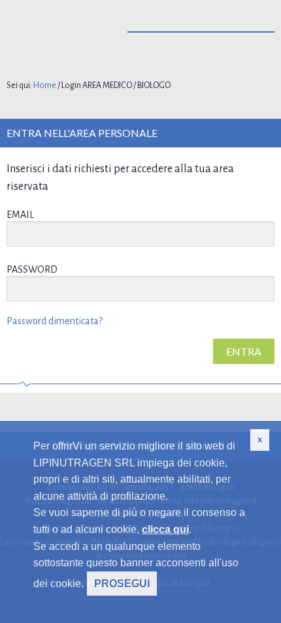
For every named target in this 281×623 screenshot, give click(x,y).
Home (44, 85)
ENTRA (243, 351)
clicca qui (165, 529)
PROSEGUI (122, 583)
